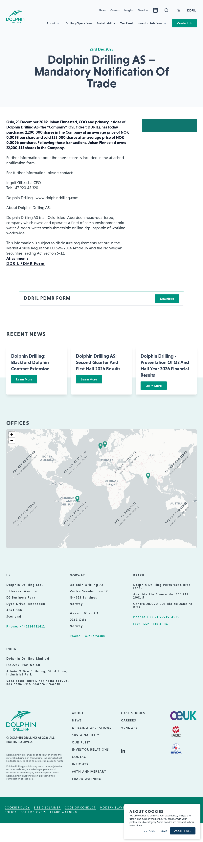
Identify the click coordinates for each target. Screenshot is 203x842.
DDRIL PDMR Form (25, 263)
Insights (128, 10)
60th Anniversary (89, 771)
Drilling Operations (78, 23)
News (102, 10)
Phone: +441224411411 (25, 626)
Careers (115, 10)
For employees (33, 812)
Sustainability (106, 23)
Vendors (143, 10)
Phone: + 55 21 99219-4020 (156, 617)
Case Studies (133, 713)
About (51, 23)
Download (167, 298)
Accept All (182, 830)
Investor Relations (150, 23)
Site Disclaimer (47, 807)
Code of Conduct (80, 807)
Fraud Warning (87, 779)
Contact (80, 757)
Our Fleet (126, 23)
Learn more (24, 379)
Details (149, 830)
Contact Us (184, 23)
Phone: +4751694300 (87, 636)
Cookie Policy (17, 807)
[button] (100, 446)
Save (164, 830)
